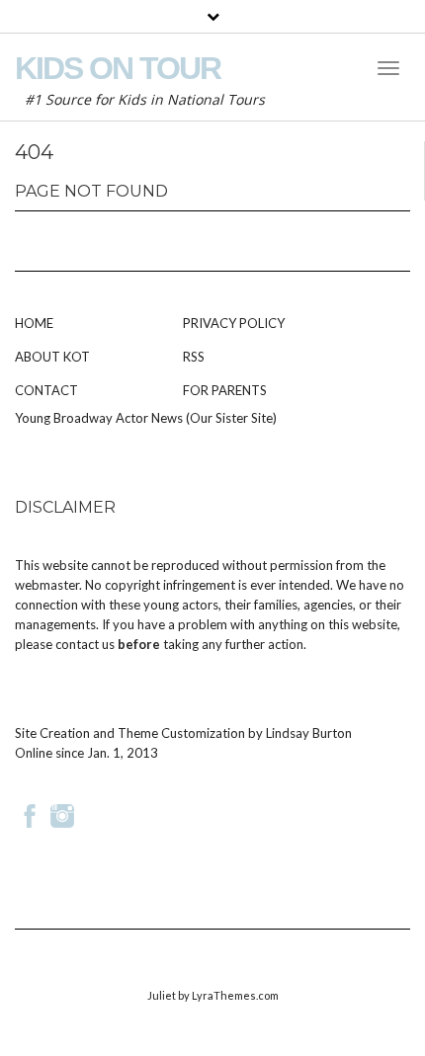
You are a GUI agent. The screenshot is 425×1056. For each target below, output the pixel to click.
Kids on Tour (117, 68)
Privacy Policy (234, 323)
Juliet (161, 995)
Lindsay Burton (309, 733)
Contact (46, 390)
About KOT (52, 357)
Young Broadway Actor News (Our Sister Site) (146, 418)
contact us (85, 644)
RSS (194, 357)
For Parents (225, 390)
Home (34, 323)
